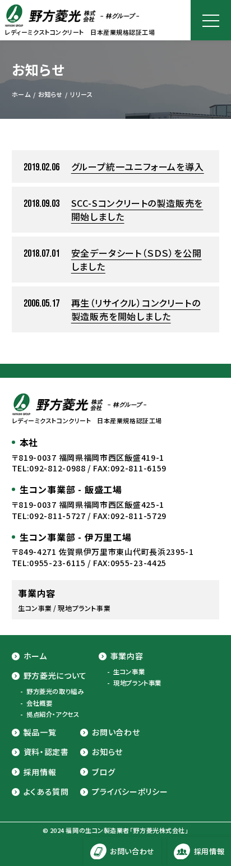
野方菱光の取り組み (55, 691)
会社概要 (39, 703)
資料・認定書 (46, 752)
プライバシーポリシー (130, 791)
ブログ (103, 772)
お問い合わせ (116, 732)
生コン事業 (129, 672)
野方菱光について (55, 675)
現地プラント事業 (137, 683)
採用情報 (40, 772)
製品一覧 (40, 732)
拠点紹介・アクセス (52, 714)
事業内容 (127, 656)
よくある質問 (46, 791)
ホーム (35, 656)
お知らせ (107, 752)
